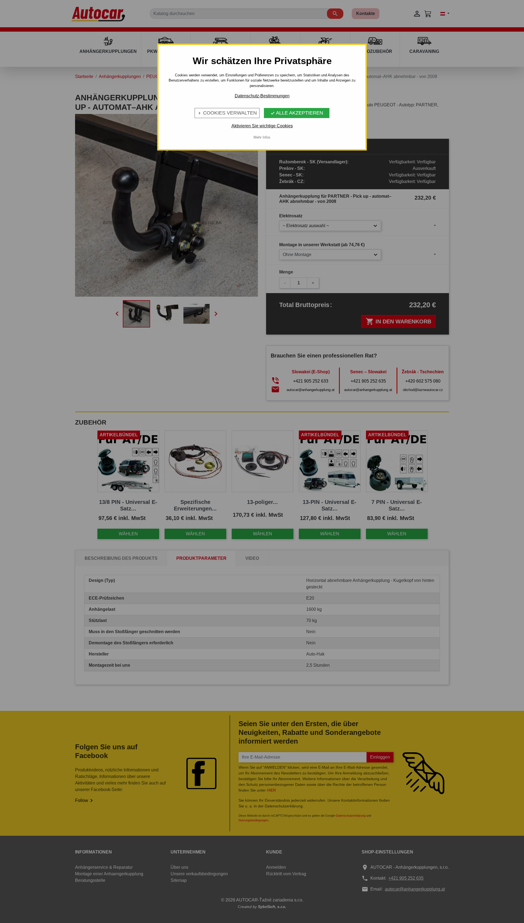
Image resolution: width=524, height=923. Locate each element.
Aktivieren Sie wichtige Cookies (262, 126)
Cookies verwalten (227, 113)
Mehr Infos (262, 137)
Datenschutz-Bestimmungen (262, 96)
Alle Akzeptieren (296, 113)
